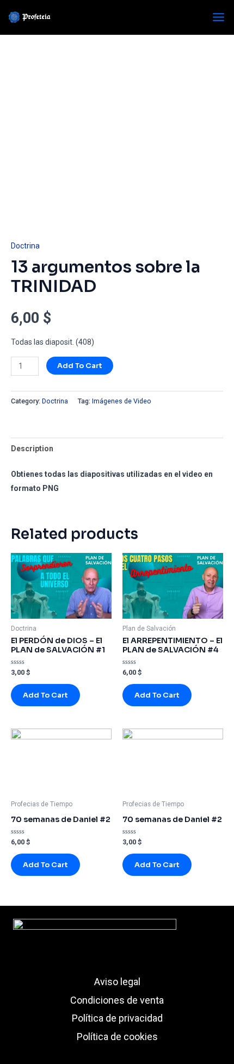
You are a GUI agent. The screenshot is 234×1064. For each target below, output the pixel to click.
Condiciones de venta (117, 1000)
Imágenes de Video (121, 401)
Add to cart (79, 365)
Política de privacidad (117, 1018)
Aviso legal (117, 981)
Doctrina (25, 245)
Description (32, 448)
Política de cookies (117, 1036)
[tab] (117, 448)
